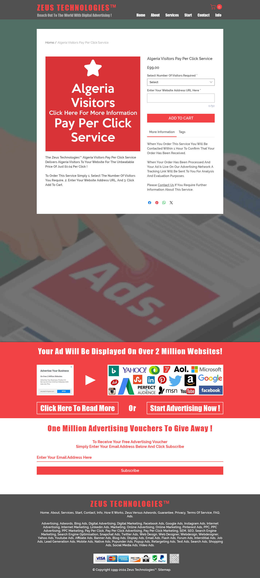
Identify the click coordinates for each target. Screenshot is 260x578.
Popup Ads (142, 541)
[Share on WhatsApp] (164, 202)
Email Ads (153, 538)
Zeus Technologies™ (142, 570)
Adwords (66, 523)
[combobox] (181, 82)
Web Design (148, 534)
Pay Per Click (94, 531)
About (55, 512)
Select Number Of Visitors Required (172, 75)
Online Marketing (168, 527)
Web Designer (169, 534)
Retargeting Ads (163, 541)
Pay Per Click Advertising (123, 531)
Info (100, 512)
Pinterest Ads (192, 527)
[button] (216, 7)
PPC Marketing (72, 531)
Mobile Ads (85, 541)
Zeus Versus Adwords (140, 512)
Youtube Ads (64, 538)
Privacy (180, 512)
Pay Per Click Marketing (161, 531)
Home (49, 42)
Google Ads (174, 523)
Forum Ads (185, 538)
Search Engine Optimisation (77, 534)
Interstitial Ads (204, 538)
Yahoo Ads (45, 538)
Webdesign (188, 534)
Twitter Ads (129, 534)
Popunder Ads (122, 541)
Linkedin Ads (99, 527)
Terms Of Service (199, 512)
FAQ (216, 512)
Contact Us (166, 185)
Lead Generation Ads (59, 541)
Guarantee (165, 512)
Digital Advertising (102, 523)
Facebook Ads (154, 523)
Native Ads (102, 541)
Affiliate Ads (84, 538)
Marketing (118, 527)
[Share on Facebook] (149, 202)
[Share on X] (171, 202)
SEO (191, 531)
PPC (207, 527)
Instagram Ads (194, 523)
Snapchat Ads (110, 534)
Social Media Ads (125, 545)
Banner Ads (102, 538)
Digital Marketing (129, 523)
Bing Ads (80, 523)
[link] (162, 132)
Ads (129, 516)
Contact (89, 512)
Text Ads (183, 541)
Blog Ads (119, 538)
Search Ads (199, 541)
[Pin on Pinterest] (157, 202)
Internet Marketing (75, 527)
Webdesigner (208, 534)
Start (78, 512)
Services (67, 512)
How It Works (113, 512)
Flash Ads (169, 538)
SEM (183, 531)
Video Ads (146, 545)
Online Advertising (140, 527)
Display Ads (135, 538)
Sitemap (164, 570)
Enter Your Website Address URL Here (174, 90)
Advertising (49, 523)
